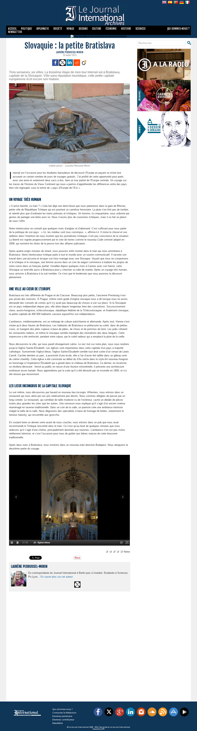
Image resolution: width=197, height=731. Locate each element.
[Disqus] (69, 647)
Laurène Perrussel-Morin (69, 52)
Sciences (140, 28)
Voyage (71, 28)
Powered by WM (98, 729)
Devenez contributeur (63, 719)
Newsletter (15, 32)
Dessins (83, 28)
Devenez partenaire (62, 716)
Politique (27, 28)
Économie (111, 28)
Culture (97, 28)
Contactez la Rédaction (64, 712)
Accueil (12, 28)
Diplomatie (42, 28)
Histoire (126, 28)
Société (58, 28)
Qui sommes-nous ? (178, 28)
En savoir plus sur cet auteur (57, 576)
